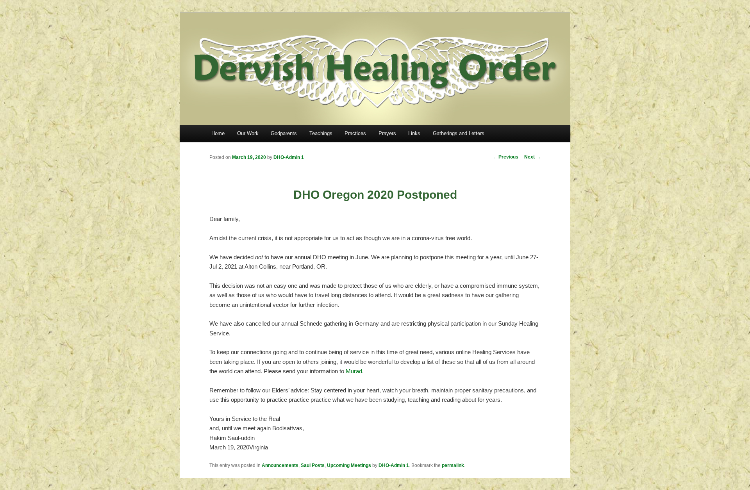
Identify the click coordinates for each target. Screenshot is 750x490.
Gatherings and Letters (458, 133)
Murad (354, 371)
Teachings (320, 133)
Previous (505, 157)
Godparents (284, 133)
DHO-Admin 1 (288, 157)
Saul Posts (313, 465)
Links (414, 133)
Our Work (248, 133)
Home (218, 133)
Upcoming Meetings (349, 465)
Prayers (387, 133)
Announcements (280, 465)
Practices (355, 133)
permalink (453, 465)
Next (532, 157)
